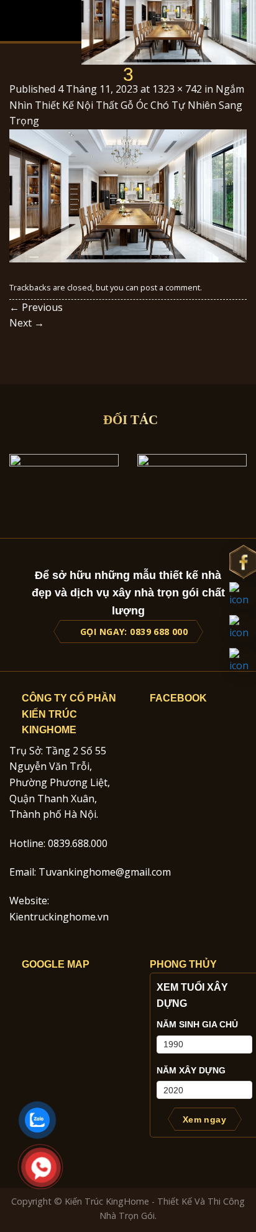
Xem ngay (204, 1119)
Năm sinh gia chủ (197, 1024)
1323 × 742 (177, 89)
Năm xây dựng (191, 1070)
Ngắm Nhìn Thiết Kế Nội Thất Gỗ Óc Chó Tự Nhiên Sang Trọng (126, 104)
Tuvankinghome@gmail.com (105, 872)
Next (26, 323)
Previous (36, 307)
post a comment (170, 287)
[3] (128, 194)
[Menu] (16, 20)
